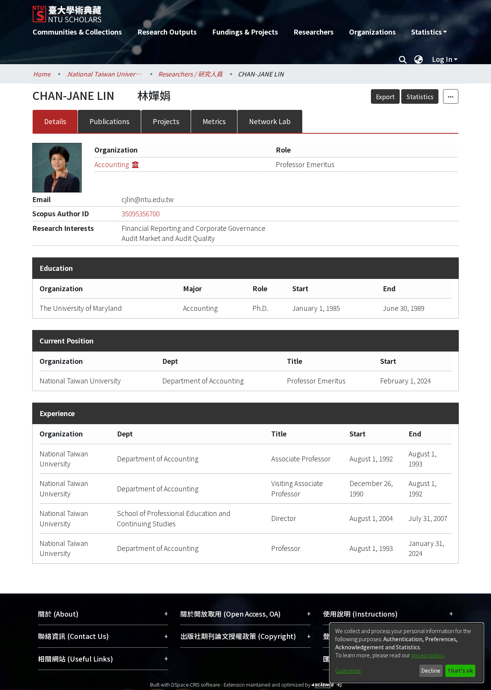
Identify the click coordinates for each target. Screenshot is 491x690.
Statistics (419, 96)
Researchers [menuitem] (313, 31)
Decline (430, 670)
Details (55, 121)
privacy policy (427, 655)
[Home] (204, 11)
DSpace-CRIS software (195, 684)
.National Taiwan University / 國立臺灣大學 (104, 73)
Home (42, 73)
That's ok (460, 670)
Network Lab (270, 121)
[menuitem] (429, 31)
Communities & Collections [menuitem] (77, 31)
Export (385, 96)
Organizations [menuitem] (372, 31)
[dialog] (406, 652)
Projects (166, 121)
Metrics (214, 121)
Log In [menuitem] (442, 59)
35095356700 (141, 213)
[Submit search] (402, 59)
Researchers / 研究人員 (190, 73)
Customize (348, 670)
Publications (109, 121)
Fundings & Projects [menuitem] (245, 31)
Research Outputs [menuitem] (167, 31)
